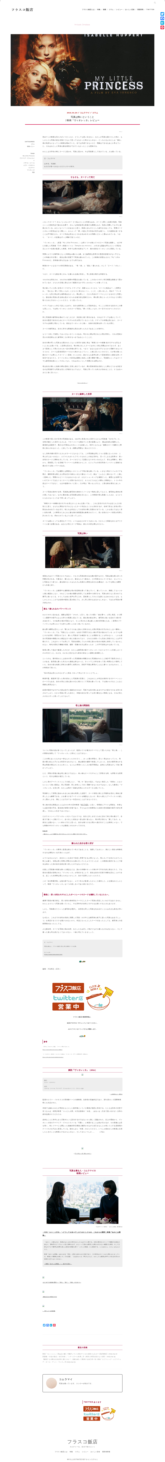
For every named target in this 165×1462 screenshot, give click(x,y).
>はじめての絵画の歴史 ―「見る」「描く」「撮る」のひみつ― (62, 1282)
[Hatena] (162, 23)
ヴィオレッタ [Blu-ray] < (83, 1153)
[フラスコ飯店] (22, 11)
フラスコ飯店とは (88, 9)
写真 (33, 172)
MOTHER (84, 805)
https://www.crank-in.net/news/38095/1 (52, 1049)
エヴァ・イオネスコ (29, 165)
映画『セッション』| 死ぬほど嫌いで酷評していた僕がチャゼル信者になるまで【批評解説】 (75, 1354)
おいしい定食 (130, 9)
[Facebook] (162, 18)
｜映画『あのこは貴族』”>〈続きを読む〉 (58, 1264)
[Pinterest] (162, 27)
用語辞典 (140, 9)
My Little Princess (29, 156)
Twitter (150, 9)
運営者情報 (106, 1452)
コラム (111, 9)
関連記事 (45, 831)
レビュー (119, 9)
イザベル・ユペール (29, 163)
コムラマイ (85, 113)
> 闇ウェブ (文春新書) (49, 1311)
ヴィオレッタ (31, 170)
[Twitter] (162, 14)
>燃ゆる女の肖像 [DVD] (50, 1297)
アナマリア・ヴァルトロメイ (27, 159)
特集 (98, 9)
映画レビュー (31, 146)
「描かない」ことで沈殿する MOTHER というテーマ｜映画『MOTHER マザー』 (65, 834)
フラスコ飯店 (82, 1441)
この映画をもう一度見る (116, 1094)
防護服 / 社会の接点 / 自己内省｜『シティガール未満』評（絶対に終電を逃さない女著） (74, 1356)
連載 (104, 9)
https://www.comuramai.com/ (53, 954)
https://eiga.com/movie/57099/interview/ (53, 1057)
